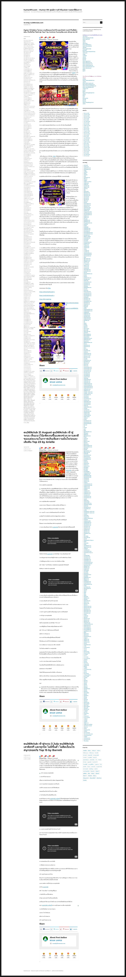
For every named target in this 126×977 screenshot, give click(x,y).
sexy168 (25, 287)
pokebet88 (32, 242)
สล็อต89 (31, 396)
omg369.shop (26, 217)
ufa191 (25, 343)
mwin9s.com (26, 206)
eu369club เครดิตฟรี (55, 798)
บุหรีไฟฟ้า (85, 659)
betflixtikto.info (32, 80)
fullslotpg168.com (27, 121)
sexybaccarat (85, 88)
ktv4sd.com (26, 161)
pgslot (73, 72)
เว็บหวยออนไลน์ (87, 732)
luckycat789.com (31, 173)
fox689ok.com (27, 118)
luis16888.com (27, 174)
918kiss (84, 79)
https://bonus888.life (87, 46)
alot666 (25, 60)
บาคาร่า (33, 382)
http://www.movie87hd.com (89, 84)
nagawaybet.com (27, 207)
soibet (25, 308)
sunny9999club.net (28, 323)
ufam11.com (26, 348)
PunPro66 (26, 249)
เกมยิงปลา (26, 409)
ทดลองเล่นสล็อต (87, 653)
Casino (25, 95)
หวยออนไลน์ (27, 408)
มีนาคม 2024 (86, 153)
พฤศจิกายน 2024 (87, 142)
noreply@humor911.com (58, 385)
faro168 (32, 111)
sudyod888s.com (27, 319)
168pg (32, 43)
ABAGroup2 (28, 52)
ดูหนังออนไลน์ (29, 380)
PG (24, 227)
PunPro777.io (31, 250)
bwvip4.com (32, 92)
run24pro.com (27, 272)
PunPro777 (26, 250)
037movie (26, 40)
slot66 (84, 42)
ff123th (33, 113)
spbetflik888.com (30, 308)
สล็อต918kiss (30, 397)
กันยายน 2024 (86, 144)
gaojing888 (26, 129)
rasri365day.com (27, 254)
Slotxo (27, 306)
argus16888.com (30, 60)
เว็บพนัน (32, 413)
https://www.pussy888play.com (89, 85)
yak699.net (26, 372)
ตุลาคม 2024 (86, 143)
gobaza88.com (27, 135)
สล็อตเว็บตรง (32, 402)
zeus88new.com (30, 378)
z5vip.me (25, 375)
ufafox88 (25, 346)
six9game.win (27, 299)
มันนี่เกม (28, 389)
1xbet (25, 45)
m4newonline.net (27, 180)
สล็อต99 (25, 398)
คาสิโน (85, 646)
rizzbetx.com (26, 261)
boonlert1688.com (27, 91)
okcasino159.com (27, 216)
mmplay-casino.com (88, 391)
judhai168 (33, 152)
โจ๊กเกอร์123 (32, 420)
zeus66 (25, 378)
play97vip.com (27, 242)
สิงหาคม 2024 (86, 146)
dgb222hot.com (27, 102)
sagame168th (32, 276)
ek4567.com (26, 107)
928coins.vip (31, 49)
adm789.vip (32, 58)
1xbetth (84, 57)
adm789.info (26, 58)
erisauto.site (31, 107)
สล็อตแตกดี (32, 404)
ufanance (26, 349)
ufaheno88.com (31, 346)
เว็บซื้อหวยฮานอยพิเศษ (88, 724)
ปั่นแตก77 (97, 771)
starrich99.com (27, 316)
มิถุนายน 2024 (86, 148)
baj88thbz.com (31, 74)
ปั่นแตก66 (33, 385)
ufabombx (26, 345)
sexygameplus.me (28, 293)
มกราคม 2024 (86, 155)
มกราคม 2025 (86, 139)
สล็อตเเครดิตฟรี (26, 404)
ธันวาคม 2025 (86, 124)
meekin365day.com (28, 191)
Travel (33, 339)
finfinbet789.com (31, 114)
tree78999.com (27, 341)
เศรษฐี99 (25, 419)
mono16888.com (27, 202)
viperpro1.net (26, 361)
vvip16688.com (27, 363)
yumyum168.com (27, 374)
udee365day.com (27, 342)
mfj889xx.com (27, 198)
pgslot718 (26, 232)
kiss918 (84, 59)
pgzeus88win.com (28, 240)
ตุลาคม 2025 (86, 127)
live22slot (26, 166)
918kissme (26, 49)
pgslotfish (26, 239)
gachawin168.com (27, 125)
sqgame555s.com (27, 309)
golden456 (32, 136)
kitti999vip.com (27, 159)
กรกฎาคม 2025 (87, 131)
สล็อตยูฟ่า (25, 401)
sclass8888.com (27, 283)
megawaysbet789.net (28, 194)
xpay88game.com (27, 371)
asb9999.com (26, 63)
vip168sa (30, 359)
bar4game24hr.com (28, 77)
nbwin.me (26, 212)
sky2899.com (26, 301)
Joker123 (33, 150)
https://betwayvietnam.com (88, 66)
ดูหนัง (84, 96)
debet (33, 100)
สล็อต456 (29, 393)
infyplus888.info (29, 146)
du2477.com (26, 106)
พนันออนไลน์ (26, 386)
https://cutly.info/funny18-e (46, 295)
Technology (26, 328)
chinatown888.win (28, 97)
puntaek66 (26, 251)
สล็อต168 (25, 393)
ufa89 (28, 343)
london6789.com (27, 169)
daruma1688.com (27, 100)
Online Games (87, 416)
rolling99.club (27, 265)
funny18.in (26, 122)
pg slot (84, 90)
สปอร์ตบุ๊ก (31, 391)
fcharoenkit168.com (28, 113)
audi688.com (26, 67)
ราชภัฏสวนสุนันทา (31, 390)
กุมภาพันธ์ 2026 (87, 121)
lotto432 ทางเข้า (30, 172)
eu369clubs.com (27, 111)
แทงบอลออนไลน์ (30, 419)
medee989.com (27, 188)
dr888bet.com (27, 104)
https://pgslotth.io (86, 61)
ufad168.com (31, 345)
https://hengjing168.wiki (88, 37)
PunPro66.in (31, 249)
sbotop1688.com (27, 282)
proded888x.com (27, 247)
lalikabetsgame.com (28, 162)
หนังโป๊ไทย (85, 55)
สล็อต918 (25, 397)
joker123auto (26, 151)
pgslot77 (30, 232)
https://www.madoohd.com (88, 80)
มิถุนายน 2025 (86, 132)
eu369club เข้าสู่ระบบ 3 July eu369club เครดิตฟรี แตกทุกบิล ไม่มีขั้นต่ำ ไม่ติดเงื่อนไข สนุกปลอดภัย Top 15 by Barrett (49, 747)
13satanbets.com (27, 41)
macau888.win (29, 183)
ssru (34, 313)
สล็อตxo (28, 400)
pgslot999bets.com (28, 236)
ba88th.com (26, 73)
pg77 (30, 227)
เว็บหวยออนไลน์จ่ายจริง (88, 734)
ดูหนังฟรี (84, 99)
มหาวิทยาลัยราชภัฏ (87, 669)
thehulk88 (26, 332)
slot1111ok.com (30, 304)
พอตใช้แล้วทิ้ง (31, 386)
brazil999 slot (26, 92)
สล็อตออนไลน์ (30, 401)
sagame (33, 275)
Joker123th (92, 759)
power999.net (27, 244)
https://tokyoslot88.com (88, 65)
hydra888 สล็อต (87, 316)
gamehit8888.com (28, 128)
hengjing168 (26, 141)
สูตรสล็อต (25, 407)
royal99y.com (26, 268)
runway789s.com (27, 273)
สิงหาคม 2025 (86, 129)
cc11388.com (29, 95)
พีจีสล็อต (85, 666)
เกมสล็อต (30, 409)
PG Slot (26, 227)
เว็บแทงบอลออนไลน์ (30, 418)
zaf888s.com (30, 375)
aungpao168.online (28, 69)
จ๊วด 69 (33, 379)
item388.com (26, 148)
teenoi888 (31, 328)
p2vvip (32, 221)
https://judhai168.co (87, 44)
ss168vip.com (26, 310)
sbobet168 (26, 280)
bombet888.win (30, 88)
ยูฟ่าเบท (31, 389)
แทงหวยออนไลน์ (27, 420)
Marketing (32, 185)
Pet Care (33, 225)
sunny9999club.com (28, 321)
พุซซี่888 (28, 387)
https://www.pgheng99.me (88, 92)
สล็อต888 (33, 394)
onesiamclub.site (27, 220)
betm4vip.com (27, 82)
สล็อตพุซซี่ (33, 400)
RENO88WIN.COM (28, 257)
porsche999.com (27, 243)
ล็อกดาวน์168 (26, 391)
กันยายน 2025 (86, 128)
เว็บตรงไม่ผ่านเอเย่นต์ (88, 725)
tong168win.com (27, 337)
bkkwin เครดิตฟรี (87, 236)
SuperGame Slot (27, 324)
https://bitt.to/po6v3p (45, 299)
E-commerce (32, 106)
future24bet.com (27, 124)
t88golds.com (26, 326)
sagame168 (26, 276)
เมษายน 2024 (86, 151)
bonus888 (31, 89)
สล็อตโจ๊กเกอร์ (26, 405)
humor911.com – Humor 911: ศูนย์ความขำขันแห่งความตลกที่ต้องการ (53, 10)
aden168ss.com (27, 55)
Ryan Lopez (56, 382)
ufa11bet (33, 342)
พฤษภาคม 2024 (87, 150)
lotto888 (25, 173)
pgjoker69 (31, 229)
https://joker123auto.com (88, 83)
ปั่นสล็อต (28, 385)
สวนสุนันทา (31, 405)
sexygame (26, 291)
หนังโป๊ (85, 714)
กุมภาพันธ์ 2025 (87, 138)
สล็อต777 (29, 394)
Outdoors (29, 221)
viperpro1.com (27, 360)
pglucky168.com (27, 231)
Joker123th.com (27, 152)
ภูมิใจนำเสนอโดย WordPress (57, 970)
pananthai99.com (27, 222)
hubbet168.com (27, 143)
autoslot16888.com (28, 70)
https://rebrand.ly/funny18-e (47, 291)
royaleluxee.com (27, 269)
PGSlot (32, 231)
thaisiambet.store (27, 331)
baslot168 (26, 78)
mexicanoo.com (27, 196)
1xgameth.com (29, 45)
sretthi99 (33, 309)
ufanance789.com (27, 350)
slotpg (84, 54)
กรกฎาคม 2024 (87, 147)
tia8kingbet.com (27, 334)
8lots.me (25, 47)
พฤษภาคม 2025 (87, 133)
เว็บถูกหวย (29, 413)
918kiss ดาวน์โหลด (87, 181)
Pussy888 (26, 253)
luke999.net (32, 174)
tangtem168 (32, 327)
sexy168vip (29, 287)
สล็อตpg (25, 400)
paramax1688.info (27, 225)
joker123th (31, 151)
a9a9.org (31, 51)
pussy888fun (91, 764)
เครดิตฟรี (85, 721)
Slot (31, 302)
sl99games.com (27, 302)
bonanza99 (26, 89)
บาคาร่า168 (26, 383)
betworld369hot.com (28, 84)
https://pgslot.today (87, 48)
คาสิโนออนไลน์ (28, 379)
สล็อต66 (25, 394)
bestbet (29, 78)
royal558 (32, 266)
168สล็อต (25, 44)
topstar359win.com (28, 339)
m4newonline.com (28, 177)
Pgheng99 (26, 229)
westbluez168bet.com (28, 364)
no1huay (25, 214)
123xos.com (30, 40)
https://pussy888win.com (88, 87)
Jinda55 (25, 150)
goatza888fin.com (27, 133)
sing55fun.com (27, 297)
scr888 (32, 283)
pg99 (32, 227)
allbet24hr (31, 59)
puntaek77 (31, 251)
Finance (25, 114)
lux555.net (26, 176)
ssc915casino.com (27, 312)
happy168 (26, 137)
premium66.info (27, 246)
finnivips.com (26, 115)
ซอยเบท (25, 380)
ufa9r (30, 343)
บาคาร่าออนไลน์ (31, 383)
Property (33, 247)
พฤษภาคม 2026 (87, 117)
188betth (32, 44)
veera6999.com (27, 357)
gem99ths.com (27, 130)
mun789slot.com (27, 205)
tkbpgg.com (26, 335)
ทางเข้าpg (29, 382)
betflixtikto (26, 80)
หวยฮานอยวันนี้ (87, 717)
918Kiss (29, 47)
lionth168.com (30, 163)
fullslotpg (32, 119)
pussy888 (85, 50)
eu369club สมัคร (27, 758)
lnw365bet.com (31, 166)
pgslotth (30, 239)
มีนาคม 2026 (86, 120)
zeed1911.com (32, 376)
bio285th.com (26, 86)
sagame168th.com (28, 277)
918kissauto (30, 48)
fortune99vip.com (27, 117)
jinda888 (29, 150)
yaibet (33, 371)
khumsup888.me (27, 154)
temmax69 (26, 330)
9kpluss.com (26, 51)
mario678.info (27, 185)
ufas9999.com (27, 353)
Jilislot (32, 148)
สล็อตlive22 (29, 398)
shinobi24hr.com (27, 294)
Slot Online (86, 536)
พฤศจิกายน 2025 (87, 125)
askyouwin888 (27, 66)
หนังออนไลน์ (30, 407)
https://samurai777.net (88, 64)
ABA (24, 52)
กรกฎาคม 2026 (87, 114)
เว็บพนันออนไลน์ (27, 415)
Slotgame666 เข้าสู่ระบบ (88, 540)
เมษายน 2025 (86, 135)
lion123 (25, 163)
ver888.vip (26, 359)
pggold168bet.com (28, 228)
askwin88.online (27, 64)
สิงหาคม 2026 (86, 113)
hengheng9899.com (28, 139)
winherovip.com (27, 365)
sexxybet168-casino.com (29, 284)
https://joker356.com (87, 62)
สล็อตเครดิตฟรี (26, 402)
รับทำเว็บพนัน (86, 673)
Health (29, 137)
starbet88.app (27, 315)
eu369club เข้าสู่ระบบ (28, 450)
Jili (30, 148)
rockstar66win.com (28, 262)
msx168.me (26, 203)
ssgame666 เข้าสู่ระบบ (28, 313)
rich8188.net (26, 260)
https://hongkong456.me (88, 102)
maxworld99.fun (27, 187)
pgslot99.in (26, 235)
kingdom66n (26, 157)
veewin (32, 357)
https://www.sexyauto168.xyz (89, 51)
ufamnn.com (32, 348)
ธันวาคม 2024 (86, 140)
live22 (31, 165)
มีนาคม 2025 (86, 136)
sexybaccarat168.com (28, 290)
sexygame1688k (31, 291)
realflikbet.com (27, 255)
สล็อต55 (33, 393)
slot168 (25, 305)
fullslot (84, 94)
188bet (28, 44)
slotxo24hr (31, 306)
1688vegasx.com (27, 43)
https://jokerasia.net (87, 68)
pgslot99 (32, 233)
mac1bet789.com (27, 181)
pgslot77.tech (26, 233)
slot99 (84, 40)
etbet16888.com (27, 110)
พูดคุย (25, 38)
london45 (26, 168)
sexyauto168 (26, 288)
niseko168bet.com (27, 213)
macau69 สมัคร (87, 372)
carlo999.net (26, 93)
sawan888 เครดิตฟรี (28, 279)
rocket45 (31, 261)
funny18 (33, 121)
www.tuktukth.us (27, 368)
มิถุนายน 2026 (86, 116)
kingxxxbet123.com (28, 158)
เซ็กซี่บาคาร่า (27, 411)
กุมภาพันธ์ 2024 (87, 154)
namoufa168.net (27, 209)
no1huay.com (30, 214)
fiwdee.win (32, 115)
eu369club (68, 470)
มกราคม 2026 (86, 122)
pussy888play (31, 253)
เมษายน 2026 (86, 118)
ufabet (33, 343)
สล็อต (54, 156)
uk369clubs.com (27, 354)
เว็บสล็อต (32, 415)
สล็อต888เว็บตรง (27, 396)
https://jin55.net (86, 39)
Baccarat (25, 74)
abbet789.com (27, 53)
